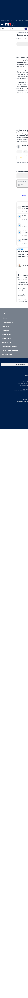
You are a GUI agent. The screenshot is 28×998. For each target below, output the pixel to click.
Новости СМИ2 (21, 196)
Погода (21, 20)
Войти (22, 185)
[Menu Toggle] (2, 24)
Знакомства (14, 20)
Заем (25, 151)
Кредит (19, 151)
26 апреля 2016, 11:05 (21, 38)
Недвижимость (5, 20)
